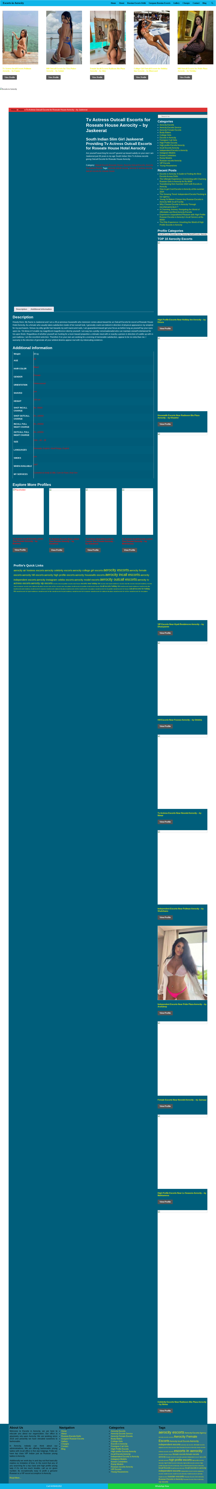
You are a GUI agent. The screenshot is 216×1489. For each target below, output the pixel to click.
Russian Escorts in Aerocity (171, 1479)
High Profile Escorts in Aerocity (173, 1463)
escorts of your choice (165, 1454)
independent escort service (189, 1471)
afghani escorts (163, 1447)
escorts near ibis (125, 583)
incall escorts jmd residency (22, 589)
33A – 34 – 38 (40, 440)
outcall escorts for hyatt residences (27, 591)
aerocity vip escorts (42, 583)
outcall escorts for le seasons (81, 591)
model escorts (168, 1474)
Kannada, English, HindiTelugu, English (51, 448)
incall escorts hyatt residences (129, 586)
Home (113, 3)
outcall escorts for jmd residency (62, 591)
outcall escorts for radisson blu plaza (102, 591)
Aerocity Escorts (167, 125)
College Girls (165, 135)
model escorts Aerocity (180, 1474)
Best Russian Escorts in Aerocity (186, 1447)
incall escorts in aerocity (195, 1468)
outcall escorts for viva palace (139, 591)
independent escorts (170, 1471)
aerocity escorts (116, 570)
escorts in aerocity (188, 1451)
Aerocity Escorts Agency (195, 1433)
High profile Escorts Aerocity (172, 145)
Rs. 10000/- (39, 416)
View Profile (9, 77)
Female (37, 375)
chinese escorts (163, 1451)
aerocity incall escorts (122, 575)
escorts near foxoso (74, 583)
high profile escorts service (191, 1463)
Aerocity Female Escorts (170, 130)
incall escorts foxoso (93, 586)
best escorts (172, 1447)
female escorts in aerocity (174, 1457)
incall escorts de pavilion (79, 586)
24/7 (36, 465)
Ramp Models (166, 158)
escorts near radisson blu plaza (33, 586)
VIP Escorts (165, 163)
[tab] (21, 309)
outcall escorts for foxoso (121, 589)
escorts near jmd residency (138, 583)
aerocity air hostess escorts (29, 570)
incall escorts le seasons (38, 589)
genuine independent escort (190, 1457)
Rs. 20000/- (39, 424)
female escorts (179, 1454)
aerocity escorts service (166, 1437)
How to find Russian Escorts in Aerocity (192, 1465)
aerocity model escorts (87, 579)
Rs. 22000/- (39, 432)
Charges (186, 3)
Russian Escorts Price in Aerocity (193, 1479)
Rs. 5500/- (38, 408)
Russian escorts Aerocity (171, 161)
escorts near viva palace (63, 586)
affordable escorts (199, 1445)
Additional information (41, 309)
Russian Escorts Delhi (136, 3)
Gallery (176, 3)
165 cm (37, 400)
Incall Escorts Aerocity (169, 148)
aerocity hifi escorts (33, 575)
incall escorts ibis (145, 586)
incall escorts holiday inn (110, 586)
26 (35, 359)
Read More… (16, 1478)
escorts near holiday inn (90, 583)
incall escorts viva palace (87, 589)
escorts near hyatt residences (110, 583)
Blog (204, 3)
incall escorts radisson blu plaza (56, 589)
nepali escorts (163, 1477)
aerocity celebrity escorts (58, 570)
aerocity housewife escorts (90, 575)
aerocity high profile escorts (59, 575)
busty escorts (201, 1447)
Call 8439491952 (54, 1486)
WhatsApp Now (162, 1486)
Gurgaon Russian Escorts (159, 3)
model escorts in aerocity (194, 1474)
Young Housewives (168, 166)
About (121, 3)
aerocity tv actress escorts (140, 168)
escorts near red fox (50, 586)
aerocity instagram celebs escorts (55, 579)
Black (36, 367)
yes (35, 391)
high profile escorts (180, 1459)
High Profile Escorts (168, 143)
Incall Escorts (164, 1468)
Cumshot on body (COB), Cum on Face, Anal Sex (56, 473)
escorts (171, 1451)
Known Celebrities (168, 155)
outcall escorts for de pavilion (104, 589)
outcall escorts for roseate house (100, 171)
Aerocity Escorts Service (170, 127)
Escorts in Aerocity (13, 2)
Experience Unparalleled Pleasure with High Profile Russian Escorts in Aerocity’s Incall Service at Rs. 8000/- (182, 217)
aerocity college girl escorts (88, 570)
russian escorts (176, 1476)
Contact (196, 3)
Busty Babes (165, 132)
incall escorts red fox (72, 589)
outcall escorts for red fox (121, 591)
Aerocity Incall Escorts (180, 1441)
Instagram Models (167, 153)
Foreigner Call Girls (168, 140)
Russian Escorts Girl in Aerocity (194, 1477)
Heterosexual (40, 383)
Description (21, 309)
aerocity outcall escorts (118, 168)
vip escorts (163, 1482)
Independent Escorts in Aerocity (174, 150)
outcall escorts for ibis (45, 591)
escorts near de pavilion (60, 583)
